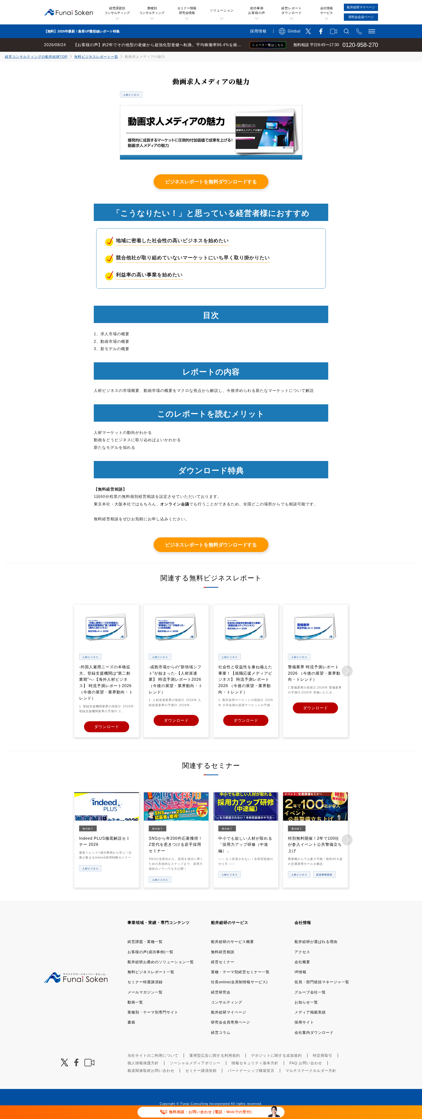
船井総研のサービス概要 (232, 942)
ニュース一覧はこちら (268, 45)
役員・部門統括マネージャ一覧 (322, 982)
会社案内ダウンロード (314, 1032)
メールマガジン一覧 (145, 992)
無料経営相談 (222, 952)
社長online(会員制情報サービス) (239, 982)
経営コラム (221, 1032)
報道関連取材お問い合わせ (150, 1070)
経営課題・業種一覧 (145, 942)
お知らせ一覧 (306, 1002)
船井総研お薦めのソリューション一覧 (160, 962)
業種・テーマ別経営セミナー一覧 (240, 972)
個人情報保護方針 (143, 1063)
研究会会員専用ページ (230, 1022)
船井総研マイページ (228, 1012)
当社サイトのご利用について (152, 1055)
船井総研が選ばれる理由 (316, 942)
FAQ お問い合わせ (305, 1063)
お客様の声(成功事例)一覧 (150, 952)
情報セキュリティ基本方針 (255, 1063)
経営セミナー (222, 962)
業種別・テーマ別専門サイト (152, 1012)
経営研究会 (221, 992)
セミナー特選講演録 (145, 982)
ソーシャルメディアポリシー (195, 1063)
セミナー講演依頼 (201, 1070)
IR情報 (300, 972)
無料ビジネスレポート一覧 (96, 57)
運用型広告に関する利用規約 (214, 1055)
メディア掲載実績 (310, 1012)
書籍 (131, 1022)
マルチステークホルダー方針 (310, 1070)
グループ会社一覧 (310, 992)
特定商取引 (322, 1055)
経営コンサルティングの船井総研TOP (36, 57)
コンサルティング (226, 1002)
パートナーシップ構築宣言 (251, 1070)
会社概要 (302, 962)
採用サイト (304, 1022)
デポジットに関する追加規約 (276, 1055)
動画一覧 (135, 1002)
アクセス (302, 952)
